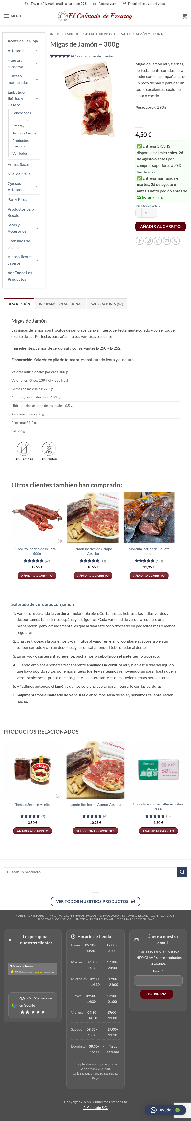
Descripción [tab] (19, 304)
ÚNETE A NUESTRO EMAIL (94, 919)
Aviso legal (138, 915)
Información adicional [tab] (60, 304)
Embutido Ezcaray (20, 123)
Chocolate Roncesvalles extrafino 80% (158, 806)
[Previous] (11, 540)
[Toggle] (37, 50)
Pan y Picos (17, 199)
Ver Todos (20, 153)
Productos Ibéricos (20, 143)
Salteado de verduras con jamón (42, 604)
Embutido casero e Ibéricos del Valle (98, 34)
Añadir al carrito (160, 226)
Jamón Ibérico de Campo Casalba (93, 551)
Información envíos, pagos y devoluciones (86, 915)
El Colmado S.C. (95, 1107)
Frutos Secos (19, 164)
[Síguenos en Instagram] (149, 241)
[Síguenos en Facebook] (140, 241)
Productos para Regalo (21, 212)
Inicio (55, 34)
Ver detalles (146, 172)
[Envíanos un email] (167, 241)
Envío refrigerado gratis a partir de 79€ (59, 4)
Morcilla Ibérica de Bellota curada (149, 551)
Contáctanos (163, 915)
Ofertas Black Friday (135, 919)
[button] (12, 16)
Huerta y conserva (15, 63)
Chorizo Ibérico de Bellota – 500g (36, 551)
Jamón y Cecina (24, 133)
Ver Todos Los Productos (20, 275)
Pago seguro (107, 4)
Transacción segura (147, 205)
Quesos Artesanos (16, 186)
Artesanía (16, 50)
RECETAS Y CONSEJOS (54, 919)
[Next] (174, 540)
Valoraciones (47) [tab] (107, 304)
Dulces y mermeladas (18, 79)
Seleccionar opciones (95, 830)
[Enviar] (182, 872)
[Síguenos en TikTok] (158, 241)
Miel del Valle (19, 173)
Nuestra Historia (30, 915)
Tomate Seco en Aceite (32, 804)
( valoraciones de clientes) (93, 56)
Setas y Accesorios (17, 228)
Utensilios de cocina (19, 244)
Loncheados (21, 113)
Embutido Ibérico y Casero (16, 98)
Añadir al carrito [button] (37, 575)
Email (158, 971)
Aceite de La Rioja (23, 40)
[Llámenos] (176, 241)
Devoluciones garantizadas (147, 4)
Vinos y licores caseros (20, 259)
